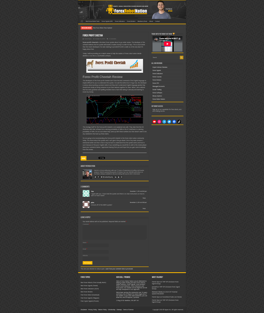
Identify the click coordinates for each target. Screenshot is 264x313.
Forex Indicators (120, 21)
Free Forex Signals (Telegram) (90, 298)
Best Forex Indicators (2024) (90, 289)
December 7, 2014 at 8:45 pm (138, 191)
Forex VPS (156, 83)
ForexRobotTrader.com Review (172, 297)
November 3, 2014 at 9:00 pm (138, 202)
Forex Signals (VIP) (107, 21)
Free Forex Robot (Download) (90, 295)
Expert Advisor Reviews (160, 67)
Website (85, 255)
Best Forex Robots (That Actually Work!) (93, 282)
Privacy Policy (92, 309)
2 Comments (112, 39)
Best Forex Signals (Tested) (89, 285)
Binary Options (157, 96)
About (151, 21)
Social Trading (157, 89)
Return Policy (102, 309)
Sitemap (119, 309)
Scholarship (111, 309)
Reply (144, 198)
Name (85, 242)
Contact (157, 21)
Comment (86, 224)
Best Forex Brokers (87, 292)
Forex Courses (157, 77)
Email (85, 249)
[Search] (181, 57)
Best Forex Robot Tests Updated (102, 28)
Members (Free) (142, 21)
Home (82, 21)
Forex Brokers (131, 21)
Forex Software (157, 93)
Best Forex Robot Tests (92, 21)
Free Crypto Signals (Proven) (90, 301)
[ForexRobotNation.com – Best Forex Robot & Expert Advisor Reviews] (132, 9)
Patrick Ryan (87, 39)
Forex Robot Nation (159, 99)
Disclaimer (84, 309)
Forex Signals (157, 70)
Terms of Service (128, 309)
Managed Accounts (159, 86)
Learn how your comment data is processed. (119, 269)
